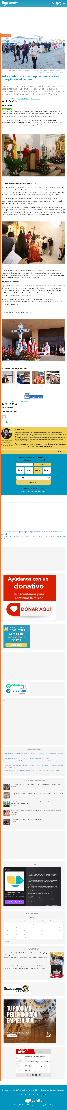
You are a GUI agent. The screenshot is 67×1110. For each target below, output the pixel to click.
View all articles (7, 422)
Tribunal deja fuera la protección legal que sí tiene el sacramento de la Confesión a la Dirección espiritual (31, 761)
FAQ (14, 1090)
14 (25, 931)
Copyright (53, 1090)
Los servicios (30, 1090)
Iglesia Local (5, 36)
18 (59, 931)
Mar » (8, 941)
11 (59, 927)
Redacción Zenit (23, 99)
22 (33, 934)
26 (8, 937)
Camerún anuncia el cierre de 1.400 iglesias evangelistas (26, 819)
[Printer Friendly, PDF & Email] (7, 109)
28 (25, 937)
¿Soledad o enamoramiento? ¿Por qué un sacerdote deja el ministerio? (22, 758)
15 (33, 931)
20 (16, 934)
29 (33, 937)
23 (42, 934)
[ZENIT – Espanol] (19, 3)
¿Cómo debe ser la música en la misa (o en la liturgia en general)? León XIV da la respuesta (35, 784)
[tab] (25, 1051)
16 (42, 931)
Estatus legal (45, 1090)
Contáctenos (61, 1090)
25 (59, 934)
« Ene (4, 941)
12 (8, 931)
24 (50, 934)
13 (16, 931)
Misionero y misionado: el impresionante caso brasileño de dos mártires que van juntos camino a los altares (37, 811)
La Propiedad (20, 1090)
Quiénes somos (6, 1090)
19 (8, 934)
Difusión (37, 1090)
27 (16, 937)
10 (50, 927)
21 (25, 934)
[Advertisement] (33, 20)
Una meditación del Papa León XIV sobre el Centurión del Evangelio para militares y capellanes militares (31, 753)
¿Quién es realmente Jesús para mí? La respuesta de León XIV (23, 966)
